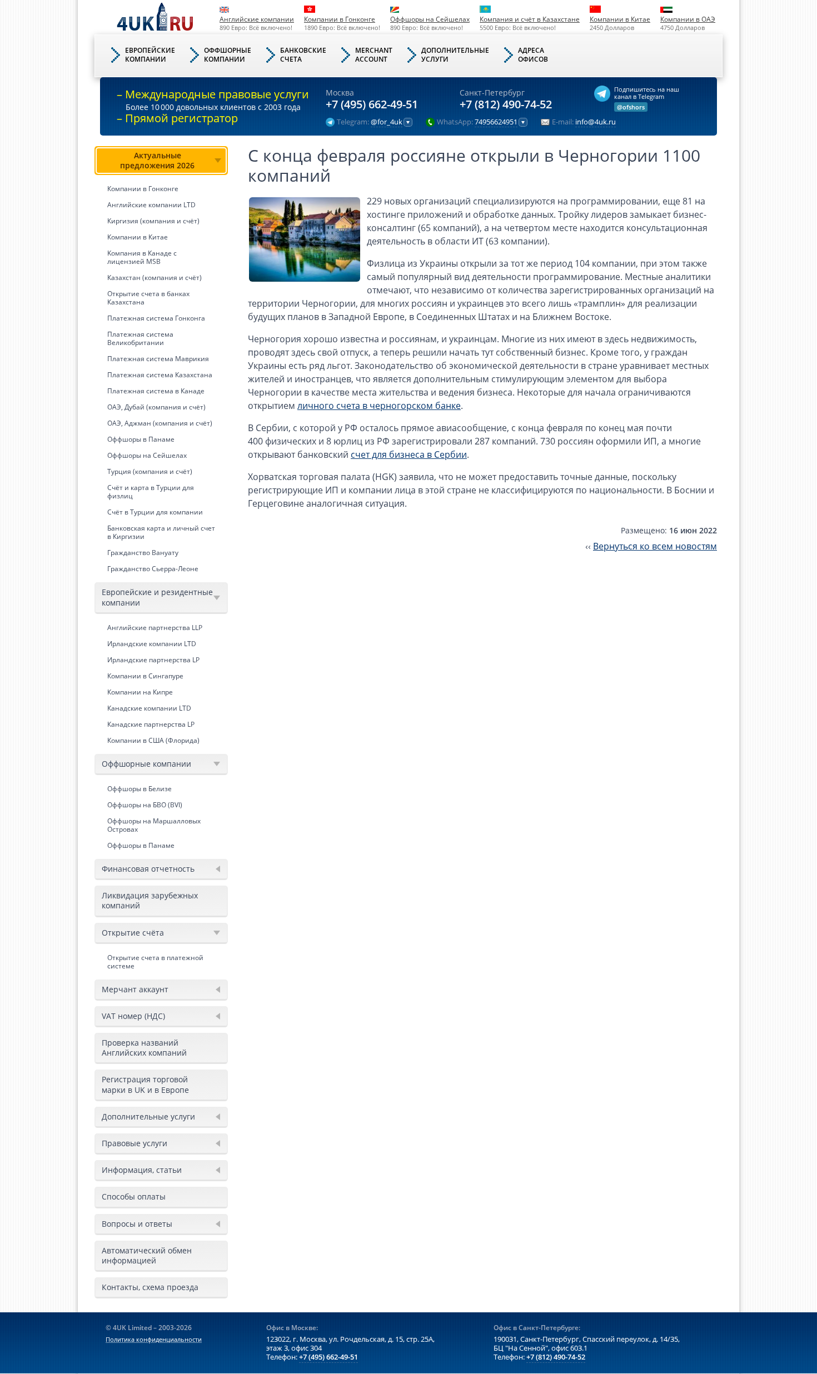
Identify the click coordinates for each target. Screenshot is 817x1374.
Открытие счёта (133, 932)
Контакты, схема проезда (150, 1287)
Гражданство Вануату (142, 552)
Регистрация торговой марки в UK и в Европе (145, 1084)
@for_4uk (386, 122)
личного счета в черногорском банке (379, 405)
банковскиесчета (303, 54)
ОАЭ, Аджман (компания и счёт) (159, 423)
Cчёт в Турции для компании (155, 512)
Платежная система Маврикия (158, 358)
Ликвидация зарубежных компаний (150, 900)
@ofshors (631, 107)
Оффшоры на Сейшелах (430, 19)
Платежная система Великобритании (140, 338)
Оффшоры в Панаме (141, 439)
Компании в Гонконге (339, 19)
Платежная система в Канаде (156, 391)
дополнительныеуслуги (455, 54)
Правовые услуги (134, 1143)
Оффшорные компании (146, 763)
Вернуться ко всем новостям (655, 546)
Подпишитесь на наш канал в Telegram (646, 93)
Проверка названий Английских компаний (144, 1047)
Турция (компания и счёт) (149, 471)
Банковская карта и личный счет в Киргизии (161, 532)
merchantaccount (373, 54)
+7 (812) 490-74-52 (506, 105)
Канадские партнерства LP (151, 724)
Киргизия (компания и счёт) (153, 221)
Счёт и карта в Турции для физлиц (150, 492)
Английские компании (257, 19)
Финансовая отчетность (148, 868)
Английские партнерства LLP (154, 627)
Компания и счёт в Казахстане (530, 19)
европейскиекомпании (150, 54)
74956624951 (496, 122)
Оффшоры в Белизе (139, 788)
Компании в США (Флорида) (153, 740)
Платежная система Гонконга (156, 318)
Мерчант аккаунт (135, 989)
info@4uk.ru (595, 122)
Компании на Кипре (140, 692)
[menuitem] (161, 361)
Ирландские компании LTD (151, 643)
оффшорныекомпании (227, 54)
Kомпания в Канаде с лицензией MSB (142, 257)
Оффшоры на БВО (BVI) (144, 805)
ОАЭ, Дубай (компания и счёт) (156, 407)
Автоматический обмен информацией (147, 1255)
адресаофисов (533, 54)
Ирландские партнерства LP (153, 659)
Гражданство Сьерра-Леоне (152, 568)
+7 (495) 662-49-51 (372, 105)
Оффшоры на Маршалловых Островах (154, 825)
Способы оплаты (134, 1196)
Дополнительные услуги (148, 1116)
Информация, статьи (142, 1170)
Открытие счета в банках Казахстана (148, 298)
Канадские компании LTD (149, 708)
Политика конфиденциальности (154, 1339)
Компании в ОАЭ (687, 19)
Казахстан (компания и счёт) (154, 277)
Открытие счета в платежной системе (155, 962)
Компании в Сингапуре (145, 676)
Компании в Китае (620, 19)
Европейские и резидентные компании (157, 597)
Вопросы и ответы (137, 1223)
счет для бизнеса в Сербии (409, 454)
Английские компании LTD (151, 204)
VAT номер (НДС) (133, 1016)
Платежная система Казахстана (159, 374)
